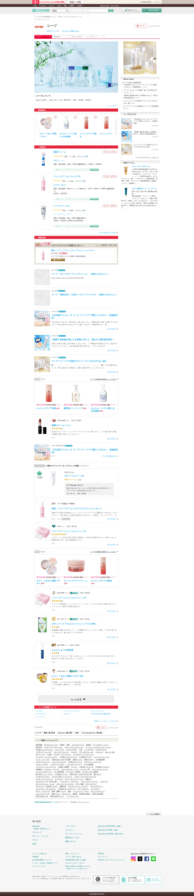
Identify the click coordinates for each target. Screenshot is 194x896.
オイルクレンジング (51, 745)
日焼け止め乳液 (97, 794)
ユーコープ (40, 717)
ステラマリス (41, 714)
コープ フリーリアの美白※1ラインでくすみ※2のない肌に (140, 102)
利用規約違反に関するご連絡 (75, 860)
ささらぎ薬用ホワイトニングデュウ (144, 188)
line (153, 858)
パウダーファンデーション (53, 747)
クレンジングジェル (59, 762)
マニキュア (99, 752)
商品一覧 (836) (49, 733)
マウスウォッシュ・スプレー (78, 786)
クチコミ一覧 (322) (65, 733)
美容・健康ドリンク (59, 791)
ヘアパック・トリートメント (46, 767)
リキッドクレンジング (100, 769)
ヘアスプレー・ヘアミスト (69, 781)
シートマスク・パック (100, 745)
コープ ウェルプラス (72, 711)
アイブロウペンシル (86, 752)
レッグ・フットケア (43, 759)
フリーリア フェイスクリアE (67, 176)
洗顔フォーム (59, 152)
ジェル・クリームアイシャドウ (85, 777)
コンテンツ (93, 37)
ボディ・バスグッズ (43, 791)
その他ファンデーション (44, 750)
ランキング (42, 5)
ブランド (52, 5)
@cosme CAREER (111, 834)
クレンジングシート (98, 791)
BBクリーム (56, 794)
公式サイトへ (51, 31)
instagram (133, 858)
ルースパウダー (71, 750)
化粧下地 (39, 747)
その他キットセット (102, 767)
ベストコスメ (114, 5)
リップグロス (89, 750)
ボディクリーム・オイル (65, 784)
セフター (67, 714)
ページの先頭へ (154, 814)
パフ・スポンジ (82, 789)
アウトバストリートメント (74, 779)
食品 (69, 791)
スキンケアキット (96, 786)
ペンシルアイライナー (74, 764)
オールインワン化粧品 (90, 772)
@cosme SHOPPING (110, 826)
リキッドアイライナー (61, 752)
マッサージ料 (85, 769)
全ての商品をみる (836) (107, 233)
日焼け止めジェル (42, 796)
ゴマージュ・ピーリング (92, 762)
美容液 (88, 745)
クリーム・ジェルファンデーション (98, 747)
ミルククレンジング (43, 762)
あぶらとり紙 (110, 752)
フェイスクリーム (78, 745)
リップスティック (72, 796)
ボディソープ (40, 754)
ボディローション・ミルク (45, 784)
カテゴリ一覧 (104, 5)
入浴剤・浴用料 (63, 767)
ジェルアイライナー (43, 777)
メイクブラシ (95, 789)
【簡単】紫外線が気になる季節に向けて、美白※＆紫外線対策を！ (140, 97)
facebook (146, 858)
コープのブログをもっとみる (146, 158)
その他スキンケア (61, 774)
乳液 (68, 745)
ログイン (157, 2)
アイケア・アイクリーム (62, 754)
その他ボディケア (85, 757)
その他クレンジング (75, 762)
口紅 (80, 750)
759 (85, 156)
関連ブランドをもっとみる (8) (105, 721)
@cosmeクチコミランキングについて (111, 860)
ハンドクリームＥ (61, 206)
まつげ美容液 (88, 764)
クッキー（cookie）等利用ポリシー (45, 863)
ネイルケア (59, 779)
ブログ (59, 5)
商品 (57, 37)
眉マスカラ (97, 774)
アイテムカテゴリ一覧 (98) (92, 733)
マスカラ (74, 752)
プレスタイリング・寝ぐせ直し (47, 781)
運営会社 (101, 853)
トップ (38, 37)
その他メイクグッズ (86, 767)
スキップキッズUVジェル (141, 166)
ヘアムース (104, 781)
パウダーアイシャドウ (43, 752)
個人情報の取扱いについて (41, 860)
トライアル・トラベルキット (46, 789)
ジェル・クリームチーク (44, 779)
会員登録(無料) (146, 2)
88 (83, 181)
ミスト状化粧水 (58, 772)
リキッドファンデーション (74, 747)
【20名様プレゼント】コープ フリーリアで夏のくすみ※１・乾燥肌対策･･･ (140, 86)
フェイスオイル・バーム (70, 769)
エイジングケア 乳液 (108, 133)
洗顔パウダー (89, 759)
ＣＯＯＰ (39, 711)
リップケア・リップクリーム (83, 754)
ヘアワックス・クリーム (89, 781)
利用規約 (35, 857)
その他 (49, 754)
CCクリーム (69, 472)
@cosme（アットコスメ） (80, 802)
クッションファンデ (43, 794)
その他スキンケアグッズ (66, 789)
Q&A (65, 5)
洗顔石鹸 (39, 745)
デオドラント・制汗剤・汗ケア (47, 786)
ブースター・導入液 (73, 772)
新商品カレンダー (72, 837)
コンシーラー (59, 750)
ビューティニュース (73, 834)
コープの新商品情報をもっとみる (103, 379)
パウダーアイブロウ (57, 764)
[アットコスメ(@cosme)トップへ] (40, 11)
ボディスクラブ (91, 784)
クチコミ (76, 37)
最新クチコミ (70, 841)
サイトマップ (103, 857)
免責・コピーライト (72, 853)
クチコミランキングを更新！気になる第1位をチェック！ (140, 91)
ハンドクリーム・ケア (62, 214)
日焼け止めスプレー (57, 796)
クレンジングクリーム (43, 772)
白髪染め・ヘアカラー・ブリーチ (47, 769)
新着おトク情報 (75, 2)
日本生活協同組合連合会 (43, 802)
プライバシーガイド (39, 866)
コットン (74, 767)
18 (83, 210)
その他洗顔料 (100, 759)
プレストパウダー (42, 764)
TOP (35, 5)
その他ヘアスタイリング (68, 757)
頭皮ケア (89, 779)
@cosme (41, 827)
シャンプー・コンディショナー (47, 757)
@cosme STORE (108, 830)
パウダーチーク (101, 750)
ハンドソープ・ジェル (81, 791)
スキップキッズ (97, 711)
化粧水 (62, 745)
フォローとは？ (155, 26)
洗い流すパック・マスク (44, 774)
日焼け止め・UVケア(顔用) (61, 759)
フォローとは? (113, 727)
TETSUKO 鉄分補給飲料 (100, 714)
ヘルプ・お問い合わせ (73, 857)
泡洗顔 (75, 794)
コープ (39, 727)
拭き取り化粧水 (60, 185)
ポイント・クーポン (40, 836)
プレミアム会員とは (39, 853)
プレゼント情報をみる (70, 31)
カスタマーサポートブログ (74, 863)
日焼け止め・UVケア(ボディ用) (80, 774)
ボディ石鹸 (80, 784)
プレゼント (69, 830)
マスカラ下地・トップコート (62, 777)
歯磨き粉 (63, 786)
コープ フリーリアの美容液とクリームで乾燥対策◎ (140, 107)
